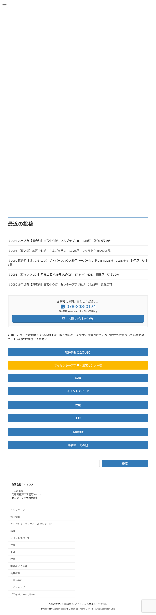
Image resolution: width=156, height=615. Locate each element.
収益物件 (78, 432)
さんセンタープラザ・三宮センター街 (78, 365)
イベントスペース (78, 391)
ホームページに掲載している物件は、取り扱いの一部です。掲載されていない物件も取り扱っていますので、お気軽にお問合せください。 (76, 337)
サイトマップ (17, 587)
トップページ (17, 509)
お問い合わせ (17, 580)
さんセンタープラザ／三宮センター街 (31, 523)
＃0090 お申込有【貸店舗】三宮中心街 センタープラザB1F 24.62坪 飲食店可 (60, 284)
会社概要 (15, 573)
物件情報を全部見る (78, 352)
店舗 (78, 378)
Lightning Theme (77, 609)
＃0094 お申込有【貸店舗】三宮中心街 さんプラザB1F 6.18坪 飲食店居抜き (59, 240)
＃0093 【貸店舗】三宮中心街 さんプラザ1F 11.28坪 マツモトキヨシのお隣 (59, 250)
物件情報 (15, 516)
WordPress (58, 609)
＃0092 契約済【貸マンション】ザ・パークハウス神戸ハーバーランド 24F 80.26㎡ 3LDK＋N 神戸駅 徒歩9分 (78, 262)
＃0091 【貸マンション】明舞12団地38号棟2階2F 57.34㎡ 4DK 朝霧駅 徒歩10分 (63, 274)
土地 (78, 418)
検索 (125, 463)
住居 (78, 405)
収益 (12, 559)
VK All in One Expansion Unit (101, 609)
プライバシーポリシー (22, 594)
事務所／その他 (18, 566)
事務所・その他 (78, 445)
